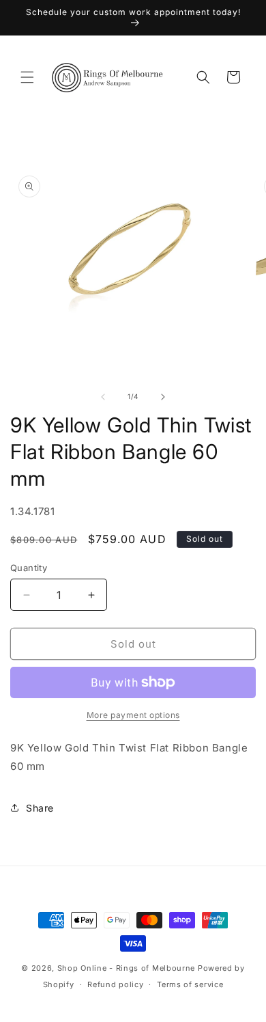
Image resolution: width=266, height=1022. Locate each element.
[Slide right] (163, 397)
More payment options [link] (133, 715)
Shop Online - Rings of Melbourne (127, 968)
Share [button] (40, 808)
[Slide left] (103, 397)
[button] (27, 77)
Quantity (28, 567)
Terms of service (190, 984)
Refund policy (115, 984)
